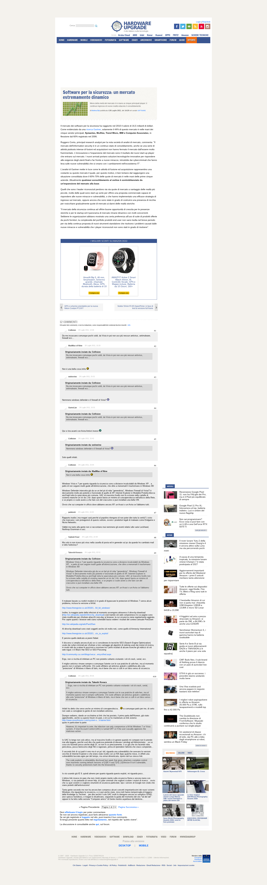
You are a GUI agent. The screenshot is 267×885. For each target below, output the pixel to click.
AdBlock (131, 865)
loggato (86, 817)
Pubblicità (122, 865)
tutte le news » (201, 745)
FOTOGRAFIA (110, 40)
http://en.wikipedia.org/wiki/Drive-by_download (83, 615)
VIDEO (163, 836)
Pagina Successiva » (128, 807)
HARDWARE (72, 40)
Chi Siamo (77, 865)
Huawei (158, 35)
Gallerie (181, 753)
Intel (142, 35)
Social (169, 865)
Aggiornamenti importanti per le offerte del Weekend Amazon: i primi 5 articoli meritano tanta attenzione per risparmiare (184, 575)
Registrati (206, 22)
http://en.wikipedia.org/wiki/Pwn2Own (78, 624)
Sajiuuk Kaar (74, 537)
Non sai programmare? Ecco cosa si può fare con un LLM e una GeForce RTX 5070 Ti (193, 523)
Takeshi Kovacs (75, 552)
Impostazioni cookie (186, 865)
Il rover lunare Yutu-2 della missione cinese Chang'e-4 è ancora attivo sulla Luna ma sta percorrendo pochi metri (185, 545)
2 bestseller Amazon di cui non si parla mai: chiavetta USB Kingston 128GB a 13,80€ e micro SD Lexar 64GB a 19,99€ (184, 605)
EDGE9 (135, 40)
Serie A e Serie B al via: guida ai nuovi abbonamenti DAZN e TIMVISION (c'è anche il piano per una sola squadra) (185, 648)
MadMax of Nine (75, 346)
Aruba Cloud (124, 35)
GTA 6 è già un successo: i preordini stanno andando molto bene (192, 676)
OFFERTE (191, 40)
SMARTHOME (161, 40)
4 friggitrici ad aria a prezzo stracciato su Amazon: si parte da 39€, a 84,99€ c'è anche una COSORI (192, 620)
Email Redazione (153, 865)
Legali (85, 865)
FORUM (173, 40)
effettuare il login (74, 812)
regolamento (100, 819)
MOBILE (84, 40)
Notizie (169, 535)
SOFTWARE (124, 40)
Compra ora (94, 293)
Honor (150, 35)
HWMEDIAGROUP (187, 836)
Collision (72, 330)
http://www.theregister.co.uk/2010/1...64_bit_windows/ (86, 608)
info (129, 325)
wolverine (72, 377)
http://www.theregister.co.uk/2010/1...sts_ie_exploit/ (85, 633)
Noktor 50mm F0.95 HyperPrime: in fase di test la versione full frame (135, 307)
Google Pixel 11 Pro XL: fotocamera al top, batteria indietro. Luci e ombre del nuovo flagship (192, 509)
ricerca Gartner (93, 129)
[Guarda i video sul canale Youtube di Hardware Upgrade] (201, 26)
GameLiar (72, 408)
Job (174, 865)
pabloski (72, 512)
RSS (163, 865)
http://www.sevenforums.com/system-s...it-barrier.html (86, 720)
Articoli (170, 486)
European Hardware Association (197, 859)
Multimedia (170, 753)
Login (198, 22)
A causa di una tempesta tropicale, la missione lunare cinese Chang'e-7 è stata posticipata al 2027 (193, 561)
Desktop (125, 845)
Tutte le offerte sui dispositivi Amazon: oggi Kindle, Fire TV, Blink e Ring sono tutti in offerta (193, 590)
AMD (135, 35)
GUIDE (182, 40)
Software (142, 110)
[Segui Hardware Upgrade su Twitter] (183, 26)
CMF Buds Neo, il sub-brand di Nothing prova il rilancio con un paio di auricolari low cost (193, 663)
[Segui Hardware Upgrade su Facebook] (176, 26)
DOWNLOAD (128, 836)
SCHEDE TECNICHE (199, 35)
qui (97, 824)
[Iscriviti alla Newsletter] (189, 26)
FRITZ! (176, 35)
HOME (61, 40)
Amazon (185, 35)
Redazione (140, 865)
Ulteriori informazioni (161, 858)
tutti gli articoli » (200, 530)
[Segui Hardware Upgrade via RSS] (195, 26)
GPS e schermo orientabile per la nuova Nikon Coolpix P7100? (81, 307)
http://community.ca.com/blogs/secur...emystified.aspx (86, 654)
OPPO (167, 35)
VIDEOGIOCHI (96, 40)
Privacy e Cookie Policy (98, 865)
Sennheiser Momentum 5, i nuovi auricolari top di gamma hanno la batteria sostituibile (192, 634)
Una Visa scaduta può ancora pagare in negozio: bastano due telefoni (192, 689)
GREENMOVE (146, 40)
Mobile (143, 845)
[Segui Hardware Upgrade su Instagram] (207, 26)
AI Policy (113, 865)
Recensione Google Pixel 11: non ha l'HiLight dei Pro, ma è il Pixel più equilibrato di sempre (192, 496)
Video (190, 753)
